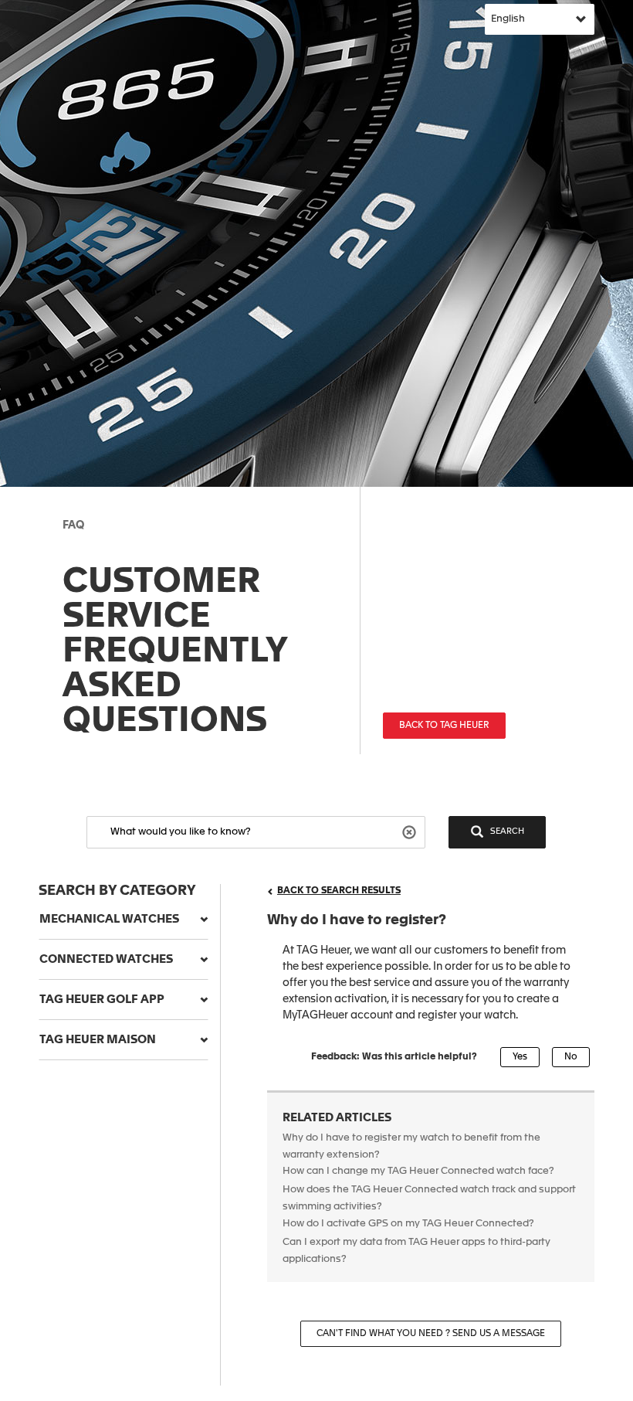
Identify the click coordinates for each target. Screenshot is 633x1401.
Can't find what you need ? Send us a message (430, 1333)
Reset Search (411, 831)
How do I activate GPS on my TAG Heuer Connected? (408, 1224)
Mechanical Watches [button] (109, 919)
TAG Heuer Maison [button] (97, 1040)
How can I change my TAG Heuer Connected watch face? (418, 1171)
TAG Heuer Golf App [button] (101, 999)
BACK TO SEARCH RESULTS (339, 891)
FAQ (73, 525)
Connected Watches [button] (106, 959)
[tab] (123, 919)
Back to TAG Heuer (444, 725)
